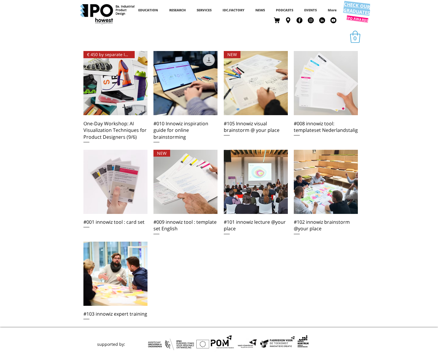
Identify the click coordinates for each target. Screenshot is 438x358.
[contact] (288, 20)
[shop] (277, 20)
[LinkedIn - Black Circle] (322, 20)
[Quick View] (185, 83)
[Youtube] (333, 20)
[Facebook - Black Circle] (299, 20)
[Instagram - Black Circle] (311, 20)
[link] (355, 37)
